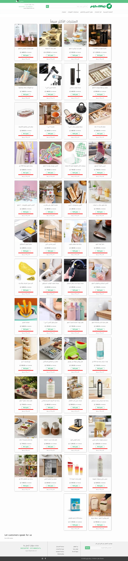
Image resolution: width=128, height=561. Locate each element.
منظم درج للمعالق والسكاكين (50, 361)
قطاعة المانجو (25, 322)
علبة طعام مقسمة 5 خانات (25, 440)
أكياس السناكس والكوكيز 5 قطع (100, 283)
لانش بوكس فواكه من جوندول (75, 361)
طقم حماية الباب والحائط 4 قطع (100, 322)
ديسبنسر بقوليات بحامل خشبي (99, 440)
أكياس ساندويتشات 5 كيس (75, 205)
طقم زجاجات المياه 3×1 (75, 479)
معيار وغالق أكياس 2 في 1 (50, 322)
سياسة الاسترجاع (60, 547)
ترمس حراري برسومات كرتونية (100, 479)
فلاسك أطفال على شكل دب (50, 205)
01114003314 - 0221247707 (26, 7)
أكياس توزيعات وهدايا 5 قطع (50, 166)
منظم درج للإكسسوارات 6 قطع (100, 88)
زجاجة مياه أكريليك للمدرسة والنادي (50, 401)
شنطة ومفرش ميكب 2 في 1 (75, 127)
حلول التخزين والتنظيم (86, 12)
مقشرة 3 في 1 (50, 127)
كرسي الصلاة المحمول (100, 166)
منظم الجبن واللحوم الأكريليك (26, 127)
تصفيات (64, 12)
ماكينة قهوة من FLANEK (99, 48)
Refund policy (60, 554)
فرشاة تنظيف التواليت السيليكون (50, 283)
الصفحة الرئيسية (108, 12)
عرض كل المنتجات (60, 549)
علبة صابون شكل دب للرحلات (100, 205)
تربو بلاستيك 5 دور (25, 361)
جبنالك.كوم (88, 558)
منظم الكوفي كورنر (75, 440)
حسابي (21, 1)
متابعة (87, 548)
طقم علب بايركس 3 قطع (75, 48)
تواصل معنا (75, 549)
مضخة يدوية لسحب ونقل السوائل (75, 283)
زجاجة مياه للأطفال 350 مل (26, 479)
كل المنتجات (98, 12)
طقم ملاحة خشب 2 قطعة (50, 440)
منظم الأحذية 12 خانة (100, 127)
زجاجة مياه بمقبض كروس (75, 244)
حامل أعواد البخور (100, 244)
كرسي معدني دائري (50, 244)
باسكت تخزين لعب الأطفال (75, 401)
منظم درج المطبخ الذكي (50, 479)
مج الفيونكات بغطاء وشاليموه (25, 88)
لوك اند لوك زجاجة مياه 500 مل (100, 361)
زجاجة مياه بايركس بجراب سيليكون (99, 401)
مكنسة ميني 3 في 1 (50, 88)
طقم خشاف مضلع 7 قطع (25, 401)
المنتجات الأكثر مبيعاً (64, 21)
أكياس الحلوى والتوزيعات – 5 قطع (26, 205)
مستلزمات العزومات (73, 12)
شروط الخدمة (75, 552)
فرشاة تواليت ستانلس (75, 88)
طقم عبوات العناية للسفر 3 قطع (75, 322)
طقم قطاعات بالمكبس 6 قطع (25, 48)
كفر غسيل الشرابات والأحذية (26, 283)
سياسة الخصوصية (60, 552)
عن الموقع (75, 547)
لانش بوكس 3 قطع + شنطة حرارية (100, 518)
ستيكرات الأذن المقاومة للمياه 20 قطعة (75, 166)
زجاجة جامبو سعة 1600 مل (26, 166)
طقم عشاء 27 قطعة (50, 48)
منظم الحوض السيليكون (26, 244)
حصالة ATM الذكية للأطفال (75, 518)
